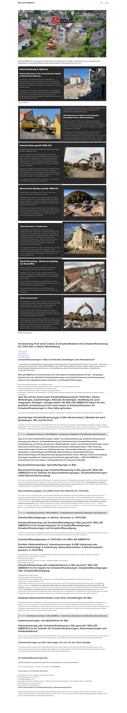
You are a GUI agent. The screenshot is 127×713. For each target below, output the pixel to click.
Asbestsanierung (22, 351)
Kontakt (107, 2)
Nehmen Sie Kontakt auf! (25, 332)
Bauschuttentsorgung (23, 355)
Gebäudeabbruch (22, 353)
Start (101, 2)
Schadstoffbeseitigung (24, 357)
